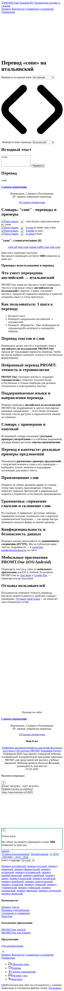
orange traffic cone (39, 247)
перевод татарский (12, 884)
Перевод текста (10, 907)
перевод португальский (39, 881)
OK (3, 985)
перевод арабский (33, 875)
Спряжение (39, 8)
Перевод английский (13, 866)
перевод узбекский (29, 887)
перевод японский (12, 893)
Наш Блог (17, 979)
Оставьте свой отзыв (28, 598)
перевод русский (37, 866)
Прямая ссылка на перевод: (17, 789)
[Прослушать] (9, 221)
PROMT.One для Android (15, 932)
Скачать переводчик (14, 187)
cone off (12, 247)
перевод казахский (20, 878)
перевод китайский (44, 878)
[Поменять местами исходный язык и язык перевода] (32, 139)
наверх (5, 851)
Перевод (6, 8)
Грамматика (8, 12)
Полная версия (39, 854)
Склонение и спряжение (15, 913)
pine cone (55, 247)
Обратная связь (20, 964)
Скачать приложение (23, 971)
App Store (25, 575)
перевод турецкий (35, 884)
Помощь (16, 968)
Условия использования (15, 854)
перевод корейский (12, 881)
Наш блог (7, 916)
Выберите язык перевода (16, 142)
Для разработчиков (12, 945)
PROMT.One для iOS (13, 929)
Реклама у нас (19, 975)
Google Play (40, 575)
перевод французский (27, 869)
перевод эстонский (50, 890)
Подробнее (55, 988)
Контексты (18, 8)
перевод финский (27, 890)
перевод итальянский (27, 872)
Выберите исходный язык (16, 77)
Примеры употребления (15, 910)
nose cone (23, 247)
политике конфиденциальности (22, 549)
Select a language (10, 860)
